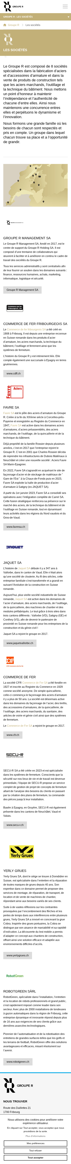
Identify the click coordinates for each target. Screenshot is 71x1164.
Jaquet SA (24, 568)
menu (65, 6)
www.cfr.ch (13, 735)
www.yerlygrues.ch (18, 955)
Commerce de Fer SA (35, 682)
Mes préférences (35, 1143)
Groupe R (13, 25)
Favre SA (8, 413)
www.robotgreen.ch (18, 1061)
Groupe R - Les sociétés (18, 17)
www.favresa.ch (16, 526)
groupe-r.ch (15, 6)
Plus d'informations (35, 1136)
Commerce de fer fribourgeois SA (26, 329)
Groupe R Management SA (22, 289)
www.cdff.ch (14, 373)
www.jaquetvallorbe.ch (20, 643)
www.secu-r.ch (15, 825)
